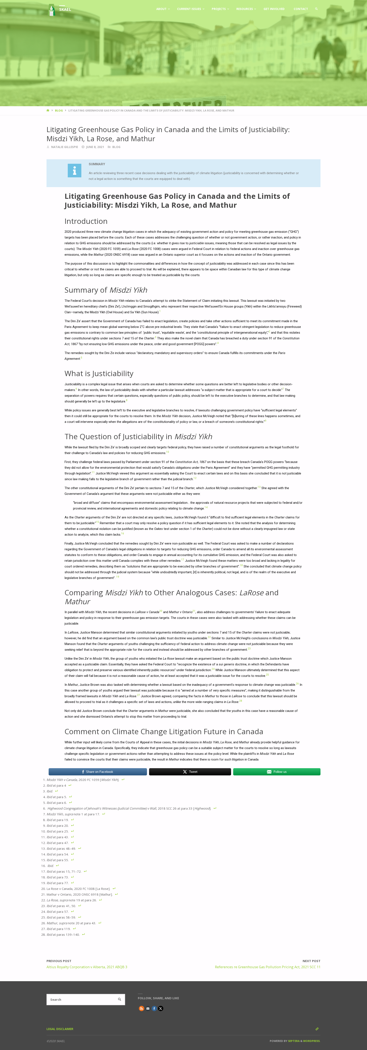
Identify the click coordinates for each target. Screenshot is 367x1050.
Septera (293, 1041)
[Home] (48, 110)
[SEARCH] (119, 999)
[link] (316, 9)
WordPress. (311, 1041)
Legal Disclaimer (60, 1029)
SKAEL (65, 9)
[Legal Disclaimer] (316, 1029)
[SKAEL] (51, 9)
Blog (59, 110)
